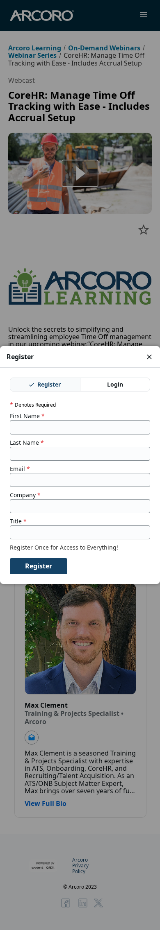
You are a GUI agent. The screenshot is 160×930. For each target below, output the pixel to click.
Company (25, 495)
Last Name (27, 442)
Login (115, 384)
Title (18, 521)
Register (48, 384)
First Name (27, 416)
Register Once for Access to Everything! (65, 547)
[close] (149, 357)
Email (20, 469)
